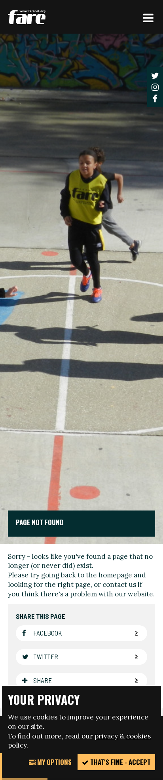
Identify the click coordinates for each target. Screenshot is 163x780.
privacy (106, 736)
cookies (138, 736)
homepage (115, 575)
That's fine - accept (120, 762)
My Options (54, 762)
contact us (119, 584)
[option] (81, 289)
